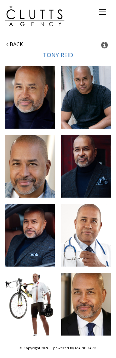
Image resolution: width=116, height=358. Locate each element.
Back (15, 44)
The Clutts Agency (34, 16)
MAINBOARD (85, 347)
